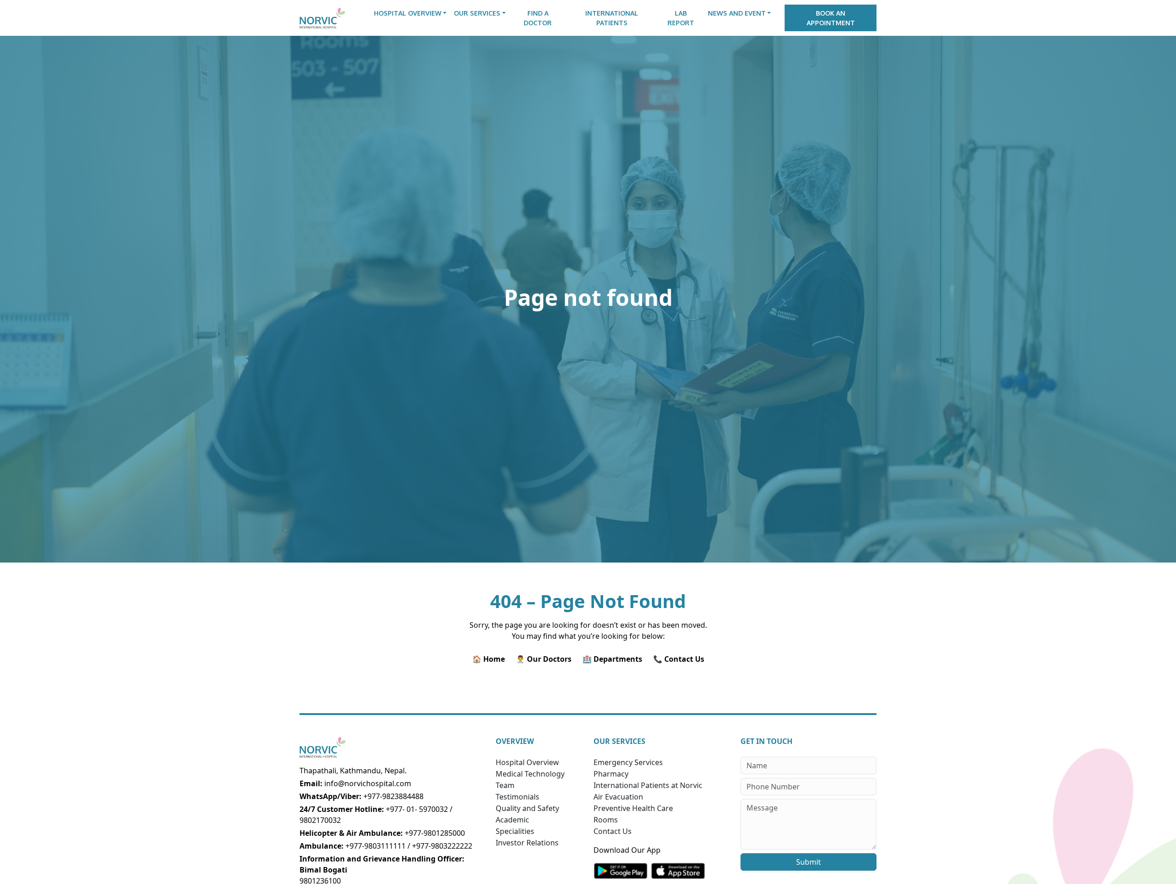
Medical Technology (530, 774)
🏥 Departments (612, 659)
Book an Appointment (831, 18)
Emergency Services (628, 762)
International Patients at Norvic (648, 785)
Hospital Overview (407, 13)
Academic (512, 820)
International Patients (611, 18)
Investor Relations (527, 843)
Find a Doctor (538, 18)
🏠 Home (488, 659)
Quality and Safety (527, 808)
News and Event (737, 13)
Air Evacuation (618, 797)
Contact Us (613, 831)
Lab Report (680, 18)
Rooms (606, 820)
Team (505, 785)
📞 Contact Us (678, 659)
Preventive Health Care (633, 808)
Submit (808, 862)
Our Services (477, 13)
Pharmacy (611, 774)
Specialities (515, 831)
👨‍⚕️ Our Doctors (543, 659)
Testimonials (517, 797)
